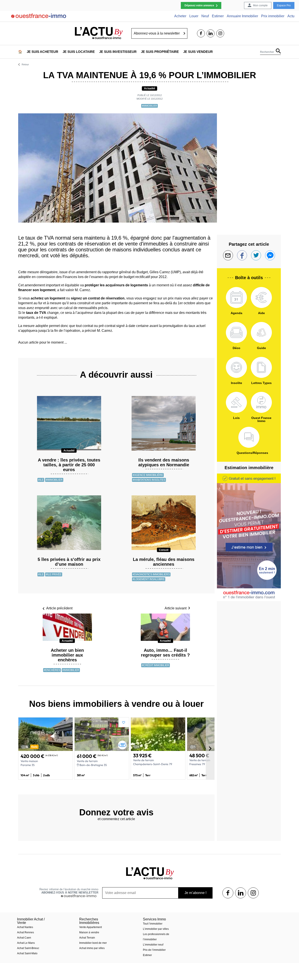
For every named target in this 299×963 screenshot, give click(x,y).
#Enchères (52, 670)
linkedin (211, 33)
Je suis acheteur (42, 52)
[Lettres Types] (261, 367)
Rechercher (267, 52)
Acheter (180, 16)
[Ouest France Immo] (261, 402)
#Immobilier (149, 105)
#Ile (41, 479)
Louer (193, 16)
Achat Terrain (87, 937)
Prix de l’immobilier (154, 949)
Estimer (218, 16)
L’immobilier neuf (153, 944)
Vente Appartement (90, 927)
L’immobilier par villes (156, 928)
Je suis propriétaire (160, 52)
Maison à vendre (89, 932)
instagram (220, 33)
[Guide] (261, 332)
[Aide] (261, 297)
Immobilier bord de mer (93, 942)
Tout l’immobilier (152, 923)
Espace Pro (284, 5)
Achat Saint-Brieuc (28, 948)
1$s (227, 892)
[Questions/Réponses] (248, 437)
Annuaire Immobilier (242, 16)
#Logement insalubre (149, 579)
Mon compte (260, 5)
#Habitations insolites (149, 479)
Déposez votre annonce (199, 5)
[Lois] (236, 402)
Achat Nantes (25, 927)
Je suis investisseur (118, 52)
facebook (201, 33)
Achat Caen (24, 937)
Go (184, 33)
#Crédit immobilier (155, 665)
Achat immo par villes (92, 948)
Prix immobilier (272, 16)
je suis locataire (79, 52)
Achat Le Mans (26, 942)
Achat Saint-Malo (27, 953)
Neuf (205, 16)
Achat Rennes (25, 932)
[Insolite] (236, 367)
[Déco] (236, 332)
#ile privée (54, 574)
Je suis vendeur (198, 52)
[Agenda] (236, 297)
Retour (25, 64)
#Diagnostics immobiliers (151, 574)
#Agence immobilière (148, 475)
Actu (290, 16)
